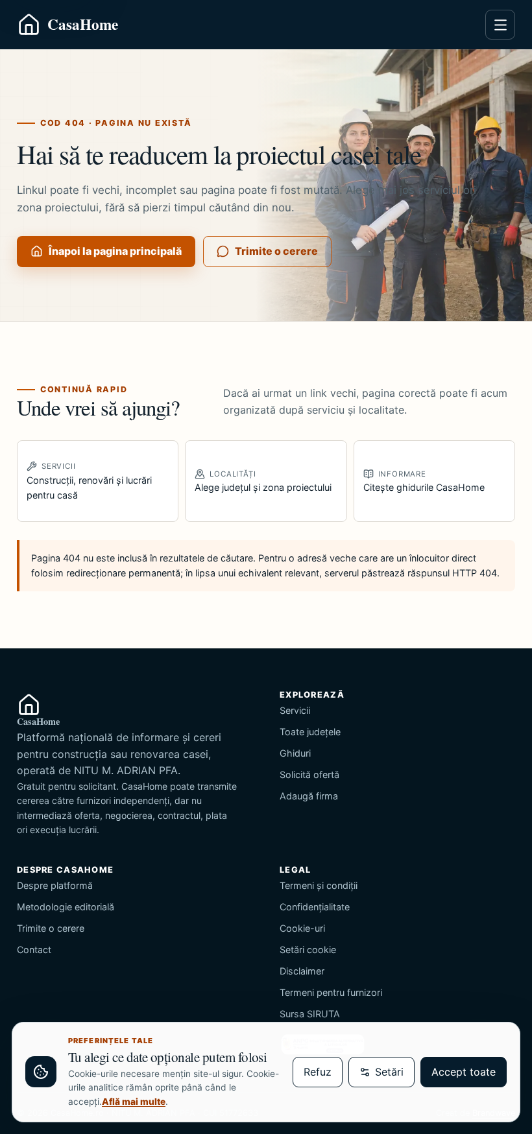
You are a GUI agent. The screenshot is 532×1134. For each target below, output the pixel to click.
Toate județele (310, 731)
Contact (34, 949)
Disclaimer (302, 970)
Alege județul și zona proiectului (263, 481)
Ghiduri (295, 753)
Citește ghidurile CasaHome (424, 481)
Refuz (318, 1071)
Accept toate (463, 1071)
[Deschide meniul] (500, 25)
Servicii (295, 710)
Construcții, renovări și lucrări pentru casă (89, 481)
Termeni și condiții (318, 885)
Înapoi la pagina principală (115, 250)
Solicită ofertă (309, 774)
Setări (389, 1071)
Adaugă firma (309, 795)
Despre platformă (55, 885)
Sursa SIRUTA (310, 1013)
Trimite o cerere (276, 250)
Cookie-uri (302, 928)
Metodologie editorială (65, 906)
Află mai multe (133, 1101)
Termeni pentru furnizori (331, 992)
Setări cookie (308, 949)
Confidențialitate (315, 906)
